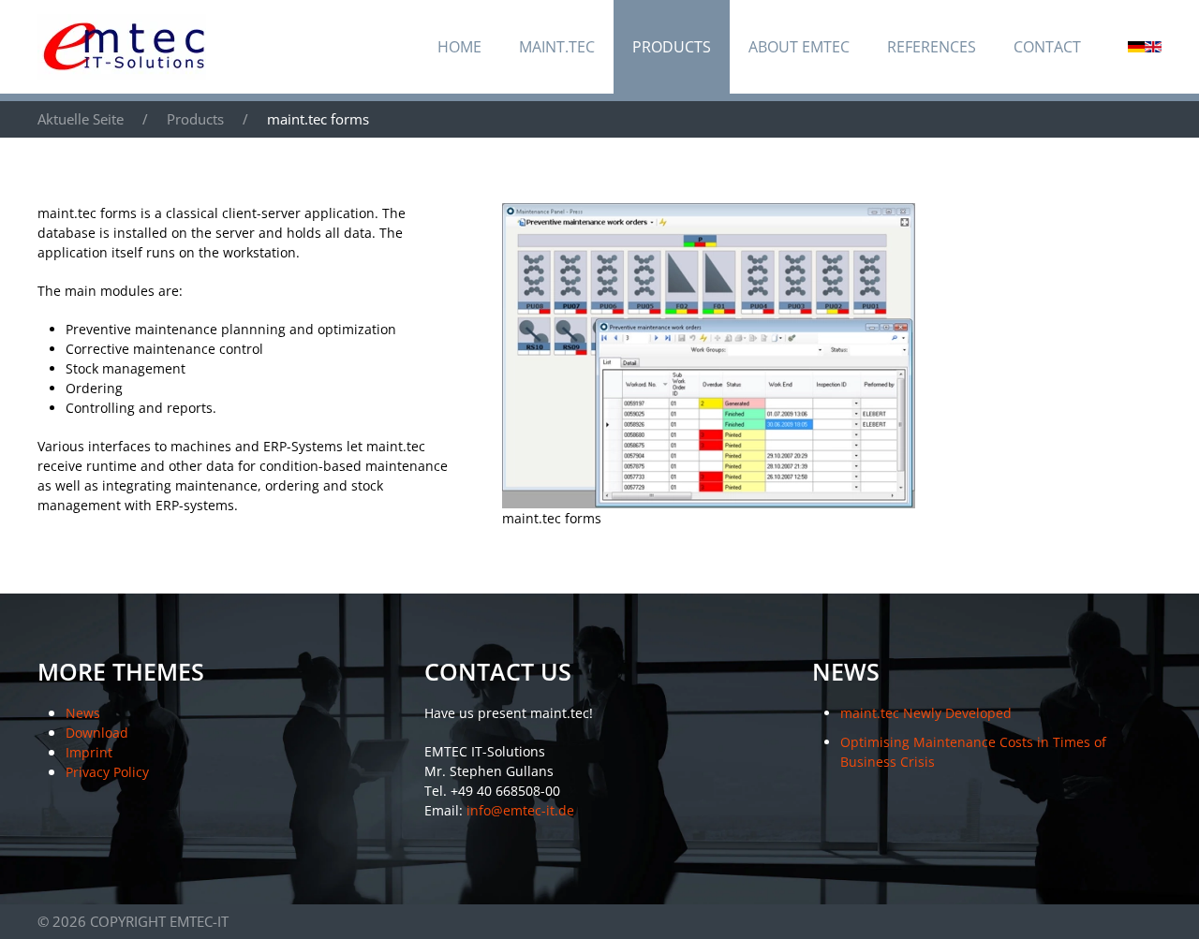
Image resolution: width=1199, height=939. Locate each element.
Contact (1047, 47)
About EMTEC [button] (799, 47)
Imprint (89, 752)
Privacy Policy (107, 772)
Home (459, 47)
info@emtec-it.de (520, 810)
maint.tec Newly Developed (926, 713)
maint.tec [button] (557, 47)
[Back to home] (121, 47)
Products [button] (671, 47)
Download (97, 732)
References (931, 47)
